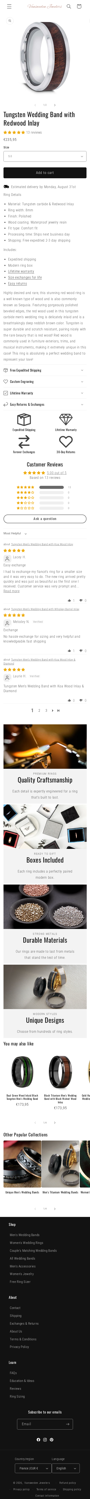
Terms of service (46, 1489)
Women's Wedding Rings (26, 1243)
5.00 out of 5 (57, 473)
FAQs (13, 1373)
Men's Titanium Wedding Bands (60, 1192)
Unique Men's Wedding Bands (22, 1192)
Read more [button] (11, 591)
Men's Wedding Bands (25, 1235)
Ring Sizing (17, 1396)
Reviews (15, 1389)
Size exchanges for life (25, 277)
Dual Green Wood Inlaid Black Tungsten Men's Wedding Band (22, 1097)
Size (6, 147)
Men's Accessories (23, 1266)
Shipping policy (72, 1489)
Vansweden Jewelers (37, 1482)
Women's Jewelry (22, 1274)
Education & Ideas (22, 1381)
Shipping (16, 1316)
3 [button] (46, 710)
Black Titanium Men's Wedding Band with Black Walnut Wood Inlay (60, 1099)
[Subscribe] (67, 1424)
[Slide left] (35, 105)
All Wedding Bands (22, 1258)
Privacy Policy (19, 1347)
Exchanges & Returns (24, 1324)
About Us (16, 1331)
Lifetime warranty (21, 271)
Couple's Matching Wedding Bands (33, 1251)
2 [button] (39, 710)
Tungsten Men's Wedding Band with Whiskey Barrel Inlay (45, 609)
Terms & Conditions (23, 1339)
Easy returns (17, 283)
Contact (15, 1308)
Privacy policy (21, 1489)
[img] (14, 550)
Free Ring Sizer (20, 1282)
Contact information (47, 1495)
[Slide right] (55, 105)
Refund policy (67, 1482)
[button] (9, 6)
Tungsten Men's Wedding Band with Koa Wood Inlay (42, 544)
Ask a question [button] (45, 519)
